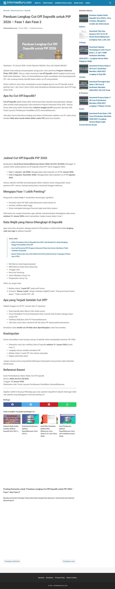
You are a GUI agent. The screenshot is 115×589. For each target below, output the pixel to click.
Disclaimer (49, 578)
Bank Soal (78, 3)
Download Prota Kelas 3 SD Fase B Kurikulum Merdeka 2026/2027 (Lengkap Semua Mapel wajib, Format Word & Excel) (95, 119)
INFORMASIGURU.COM (60, 585)
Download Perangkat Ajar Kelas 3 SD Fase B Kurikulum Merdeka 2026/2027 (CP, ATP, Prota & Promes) (94, 87)
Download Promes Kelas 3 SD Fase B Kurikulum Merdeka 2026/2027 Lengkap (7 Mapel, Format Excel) (95, 103)
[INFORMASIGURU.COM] (17, 3)
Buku (88, 3)
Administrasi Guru (63, 3)
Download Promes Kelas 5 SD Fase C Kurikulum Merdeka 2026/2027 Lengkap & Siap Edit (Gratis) (94, 71)
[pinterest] (49, 404)
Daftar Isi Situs (71, 578)
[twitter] (31, 404)
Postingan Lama (69, 561)
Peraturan (48, 3)
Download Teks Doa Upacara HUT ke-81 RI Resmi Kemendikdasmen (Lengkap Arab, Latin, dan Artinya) (94, 37)
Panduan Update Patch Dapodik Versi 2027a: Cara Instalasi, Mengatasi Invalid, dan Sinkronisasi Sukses (95, 21)
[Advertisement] (39, 137)
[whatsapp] (67, 404)
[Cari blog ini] (110, 3)
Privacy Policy (60, 578)
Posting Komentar (36, 28)
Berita (38, 3)
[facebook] (12, 404)
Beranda (41, 578)
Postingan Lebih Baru (12, 561)
